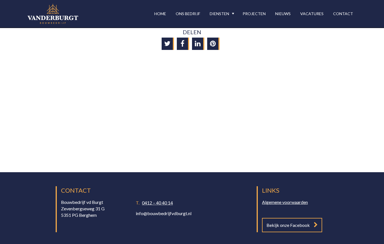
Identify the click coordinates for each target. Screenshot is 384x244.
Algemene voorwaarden (285, 202)
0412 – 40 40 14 (157, 202)
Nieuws (283, 13)
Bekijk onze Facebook (288, 225)
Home (160, 13)
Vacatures (312, 13)
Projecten (254, 13)
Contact (343, 13)
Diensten (219, 13)
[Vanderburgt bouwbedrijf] (53, 14)
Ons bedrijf (188, 13)
